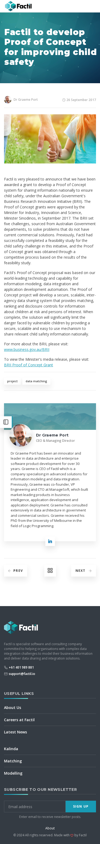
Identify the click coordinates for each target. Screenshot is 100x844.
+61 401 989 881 (21, 667)
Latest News (15, 731)
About (50, 828)
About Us (12, 707)
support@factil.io (22, 673)
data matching (36, 381)
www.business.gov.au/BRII (26, 349)
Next (81, 570)
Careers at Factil (19, 719)
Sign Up (81, 806)
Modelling (13, 773)
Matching (13, 760)
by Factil (80, 835)
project (12, 381)
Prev (18, 570)
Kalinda (11, 748)
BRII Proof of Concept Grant (28, 364)
